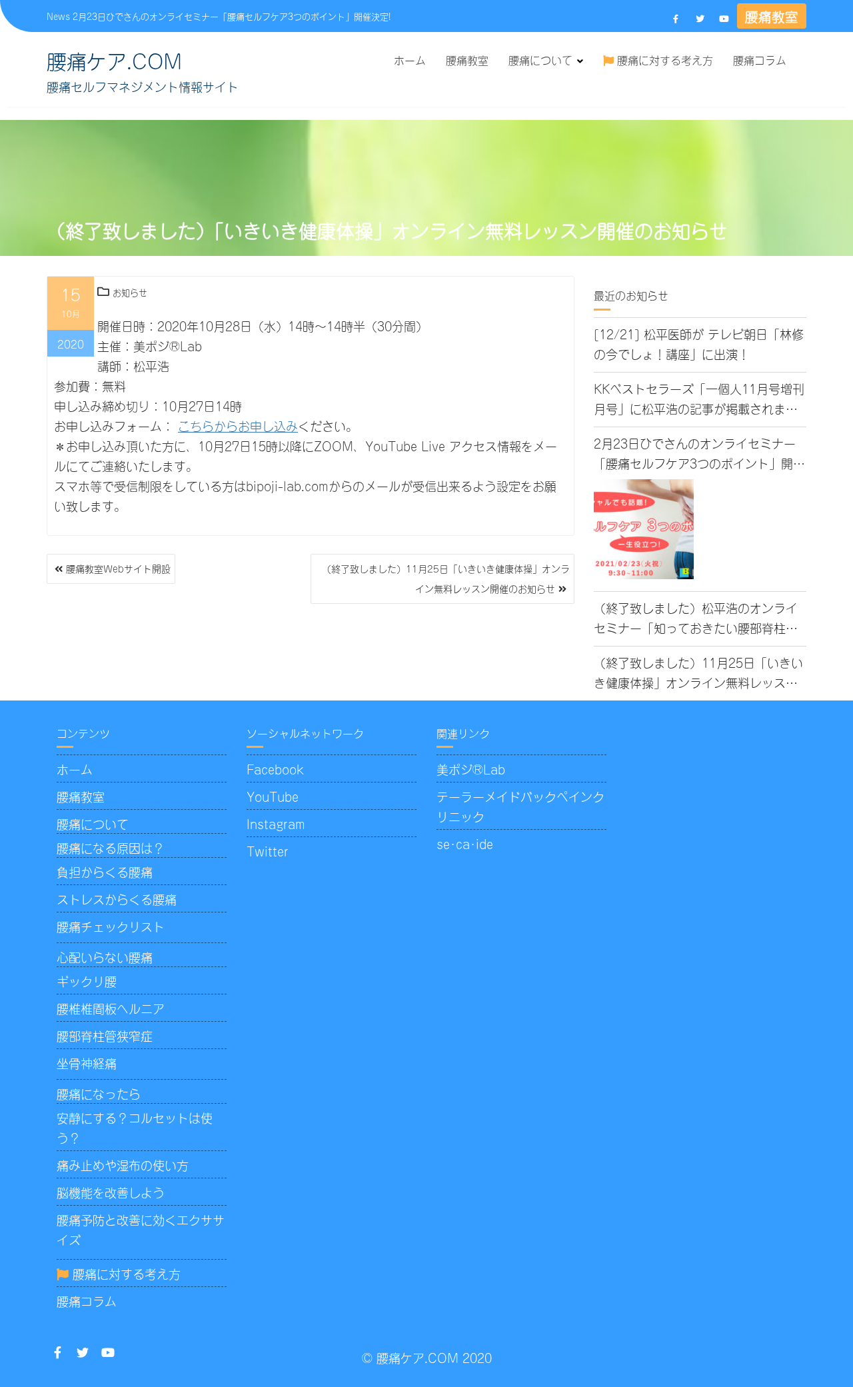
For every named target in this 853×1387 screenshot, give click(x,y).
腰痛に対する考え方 (663, 59)
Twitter (268, 850)
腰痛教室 (771, 16)
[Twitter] (699, 18)
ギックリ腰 (87, 980)
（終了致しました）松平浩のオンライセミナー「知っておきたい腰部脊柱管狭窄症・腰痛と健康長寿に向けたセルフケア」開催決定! (696, 618)
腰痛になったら (99, 1093)
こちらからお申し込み (238, 425)
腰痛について (540, 59)
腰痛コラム (759, 59)
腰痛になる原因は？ (111, 847)
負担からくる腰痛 (105, 871)
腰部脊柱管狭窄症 (105, 1035)
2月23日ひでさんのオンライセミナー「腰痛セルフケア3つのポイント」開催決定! (232, 15)
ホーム (410, 59)
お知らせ (130, 291)
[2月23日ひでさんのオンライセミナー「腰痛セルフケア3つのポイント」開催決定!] (644, 529)
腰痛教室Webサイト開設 (118, 568)
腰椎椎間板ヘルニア (111, 1008)
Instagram (276, 823)
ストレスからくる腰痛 (117, 898)
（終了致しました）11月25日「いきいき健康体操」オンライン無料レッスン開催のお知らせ (446, 578)
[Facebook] (675, 18)
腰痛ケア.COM (114, 59)
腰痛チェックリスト (111, 926)
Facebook (275, 768)
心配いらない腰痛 (105, 956)
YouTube (273, 796)
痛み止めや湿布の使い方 (123, 1164)
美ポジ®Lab (470, 768)
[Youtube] (723, 18)
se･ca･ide (464, 843)
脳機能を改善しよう (111, 1192)
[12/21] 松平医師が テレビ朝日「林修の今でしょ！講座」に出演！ (699, 343)
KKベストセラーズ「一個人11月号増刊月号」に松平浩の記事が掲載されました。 (699, 399)
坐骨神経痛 (87, 1062)
